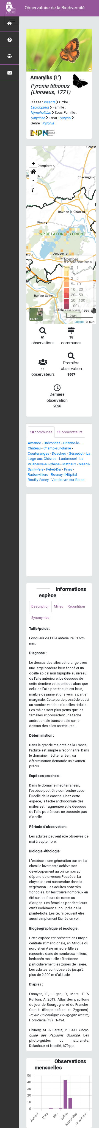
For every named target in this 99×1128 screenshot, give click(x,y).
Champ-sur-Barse (57, 448)
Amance (34, 443)
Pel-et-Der (53, 469)
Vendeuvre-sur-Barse (67, 480)
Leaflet (79, 321)
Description (40, 606)
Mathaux (69, 464)
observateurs (69, 432)
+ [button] (33, 163)
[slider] (94, 311)
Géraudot (76, 453)
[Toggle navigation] (12, 19)
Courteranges (38, 453)
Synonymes (40, 618)
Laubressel (68, 459)
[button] (33, 172)
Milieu (58, 606)
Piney (68, 469)
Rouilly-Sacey (38, 480)
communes (41, 432)
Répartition (76, 606)
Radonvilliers (38, 474)
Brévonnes (52, 443)
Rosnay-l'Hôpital (64, 474)
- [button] (33, 180)
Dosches (59, 453)
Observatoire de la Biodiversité (55, 7)
